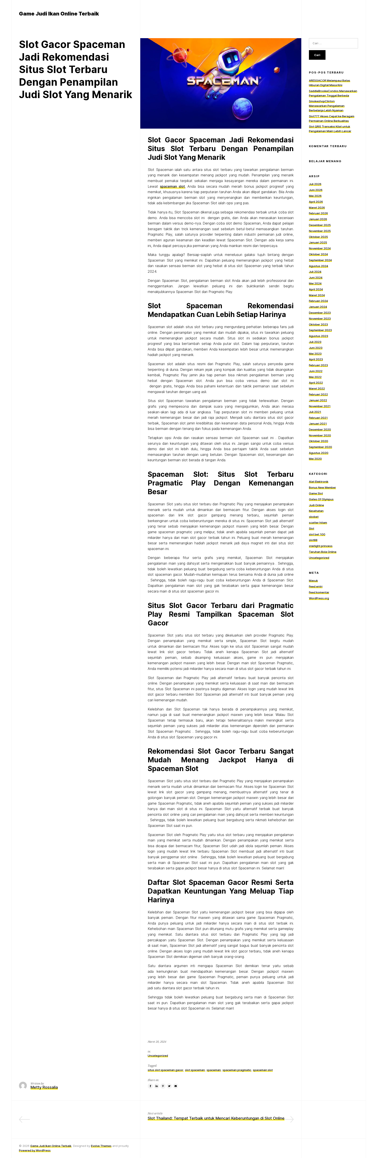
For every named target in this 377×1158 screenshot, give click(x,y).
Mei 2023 (315, 353)
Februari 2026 (318, 213)
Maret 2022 (317, 388)
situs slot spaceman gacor (165, 1070)
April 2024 (316, 289)
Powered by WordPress (35, 1150)
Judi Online (316, 505)
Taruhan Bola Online (322, 551)
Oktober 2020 (318, 441)
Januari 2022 (318, 400)
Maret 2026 (317, 207)
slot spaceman (195, 1070)
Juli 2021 (315, 412)
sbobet (314, 516)
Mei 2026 (315, 196)
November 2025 (320, 231)
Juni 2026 (315, 190)
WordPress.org (319, 598)
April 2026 (316, 201)
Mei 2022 (315, 376)
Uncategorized (158, 1055)
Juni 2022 (315, 371)
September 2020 (320, 447)
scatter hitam (318, 522)
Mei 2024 (315, 283)
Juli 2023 (315, 342)
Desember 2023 (320, 312)
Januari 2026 (318, 219)
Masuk (313, 580)
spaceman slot (172, 186)
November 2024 (320, 248)
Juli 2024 (315, 271)
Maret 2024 (317, 295)
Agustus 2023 (318, 336)
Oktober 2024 (318, 254)
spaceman (214, 1070)
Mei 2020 (315, 458)
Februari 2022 (318, 394)
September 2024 (320, 260)
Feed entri (315, 586)
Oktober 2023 (318, 324)
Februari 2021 (318, 417)
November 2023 (320, 318)
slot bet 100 (317, 534)
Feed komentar (319, 592)
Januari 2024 (318, 306)
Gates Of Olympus (321, 499)
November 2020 (320, 435)
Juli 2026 (315, 184)
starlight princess (320, 546)
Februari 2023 (318, 365)
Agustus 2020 (318, 453)
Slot (311, 528)
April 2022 (316, 382)
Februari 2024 (318, 301)
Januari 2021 (318, 423)
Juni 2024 (315, 277)
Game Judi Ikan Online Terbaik (50, 1146)
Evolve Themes (101, 1146)
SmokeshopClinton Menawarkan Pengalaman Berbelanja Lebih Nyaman (326, 105)
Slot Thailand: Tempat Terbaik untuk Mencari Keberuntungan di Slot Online (216, 1118)
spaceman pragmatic (237, 1070)
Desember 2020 (320, 429)
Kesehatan (316, 511)
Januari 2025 (318, 242)
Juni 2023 (315, 347)
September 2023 (320, 330)
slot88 (313, 540)
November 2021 (320, 406)
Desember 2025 (320, 225)
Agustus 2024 (318, 265)
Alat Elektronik (318, 481)
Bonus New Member (322, 487)
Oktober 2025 (318, 236)
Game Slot (316, 493)
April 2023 (316, 359)
